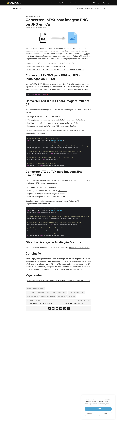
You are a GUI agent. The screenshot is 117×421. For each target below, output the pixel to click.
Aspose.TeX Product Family (35, 288)
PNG (86, 53)
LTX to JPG (30, 292)
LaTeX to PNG (62, 292)
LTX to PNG (40, 292)
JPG (27, 56)
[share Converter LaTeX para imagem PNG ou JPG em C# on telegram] (68, 309)
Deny (105, 414)
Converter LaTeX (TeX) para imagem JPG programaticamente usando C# (55, 69)
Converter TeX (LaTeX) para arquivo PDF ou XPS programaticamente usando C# (58, 280)
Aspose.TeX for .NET (34, 84)
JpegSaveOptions (58, 194)
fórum (63, 269)
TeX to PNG (71, 296)
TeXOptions (80, 120)
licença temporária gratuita (79, 247)
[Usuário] (103, 2)
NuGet (57, 89)
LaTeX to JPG (51, 292)
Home (15, 8)
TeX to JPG (61, 296)
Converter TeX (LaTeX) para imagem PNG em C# (46, 66)
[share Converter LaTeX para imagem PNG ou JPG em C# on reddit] (57, 309)
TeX (35, 48)
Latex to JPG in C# (32, 296)
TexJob (73, 126)
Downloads (35, 89)
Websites (69, 2)
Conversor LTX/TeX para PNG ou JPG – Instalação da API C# (50, 63)
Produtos (45, 2)
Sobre (77, 2)
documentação (75, 267)
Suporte (61, 2)
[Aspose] (13, 2)
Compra (53, 2)
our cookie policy (102, 405)
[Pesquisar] (108, 2)
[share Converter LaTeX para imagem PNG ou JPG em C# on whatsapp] (64, 309)
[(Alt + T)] (20, 8)
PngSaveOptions (40, 123)
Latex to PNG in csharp (48, 296)
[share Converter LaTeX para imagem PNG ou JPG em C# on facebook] (60, 309)
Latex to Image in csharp (76, 292)
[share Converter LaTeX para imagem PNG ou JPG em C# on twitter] (49, 309)
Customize (91, 414)
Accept (98, 409)
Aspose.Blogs (35, 16)
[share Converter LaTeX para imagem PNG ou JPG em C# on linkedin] (53, 309)
